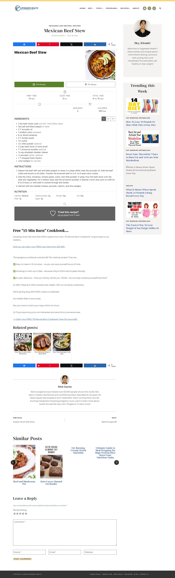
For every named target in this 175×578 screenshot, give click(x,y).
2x (108, 119)
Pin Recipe (92, 84)
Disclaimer (128, 574)
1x (104, 119)
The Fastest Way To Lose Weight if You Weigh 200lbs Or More (142, 228)
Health (129, 186)
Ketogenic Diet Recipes (60, 26)
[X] (149, 8)
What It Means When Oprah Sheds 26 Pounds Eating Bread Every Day (141, 192)
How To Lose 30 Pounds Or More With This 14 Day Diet (141, 123)
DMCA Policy (118, 574)
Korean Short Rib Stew (24, 420)
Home (82, 8)
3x (113, 119)
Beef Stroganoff (109, 420)
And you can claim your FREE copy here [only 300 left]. (39, 247)
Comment (19, 522)
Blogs (136, 574)
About (136, 8)
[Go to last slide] (13, 462)
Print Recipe (40, 84)
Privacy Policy (95, 574)
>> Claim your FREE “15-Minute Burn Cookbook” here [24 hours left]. (45, 319)
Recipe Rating (20, 510)
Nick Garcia (59, 36)
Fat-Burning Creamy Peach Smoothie (78, 450)
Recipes (77, 26)
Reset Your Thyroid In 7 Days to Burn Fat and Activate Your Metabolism (142, 157)
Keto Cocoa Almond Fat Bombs (51, 483)
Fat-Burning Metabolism (138, 118)
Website (89, 552)
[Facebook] (144, 8)
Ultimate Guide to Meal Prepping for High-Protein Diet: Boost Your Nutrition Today (105, 452)
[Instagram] (154, 8)
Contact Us (144, 574)
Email (53, 552)
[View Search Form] (160, 8)
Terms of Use (107, 574)
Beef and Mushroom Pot (24, 483)
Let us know (63, 215)
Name (17, 552)
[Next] (116, 462)
